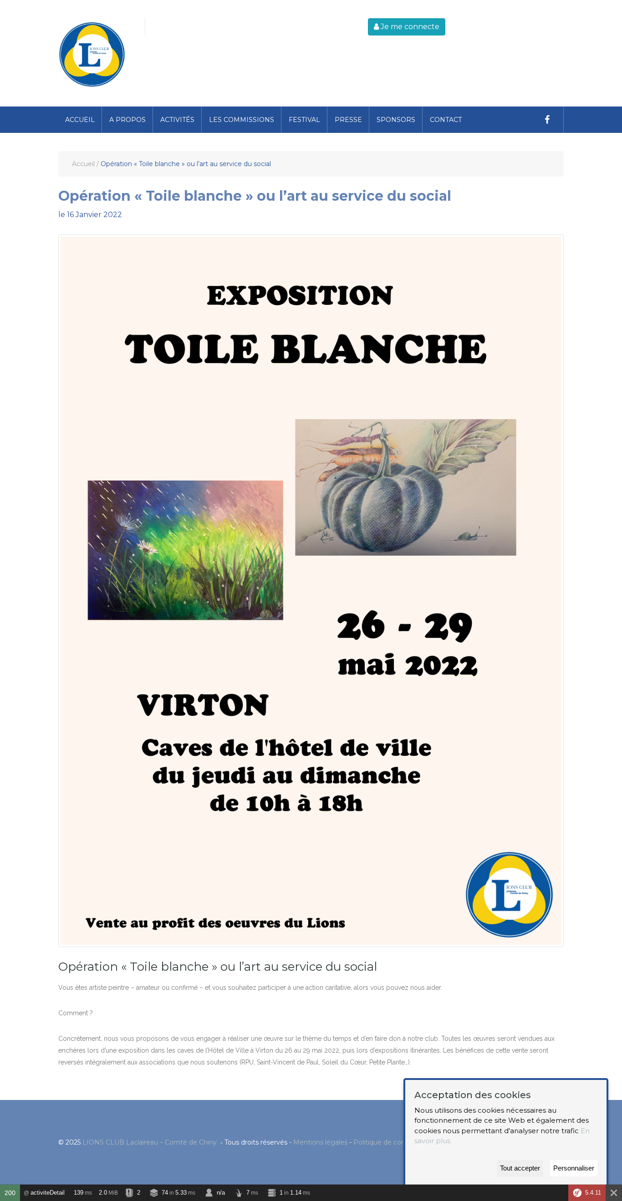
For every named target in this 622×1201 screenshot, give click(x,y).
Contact (446, 120)
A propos (127, 120)
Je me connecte (409, 26)
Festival (304, 120)
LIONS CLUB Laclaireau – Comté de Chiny (150, 1142)
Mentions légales (320, 1142)
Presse (348, 120)
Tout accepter (520, 1168)
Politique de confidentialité (396, 1142)
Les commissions (241, 120)
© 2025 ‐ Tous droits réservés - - (248, 1142)
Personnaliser (573, 1168)
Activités (177, 120)
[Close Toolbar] (614, 1193)
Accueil (80, 120)
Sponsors (396, 120)
